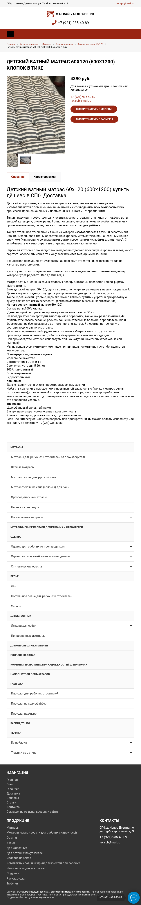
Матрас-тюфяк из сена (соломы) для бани (40, 487)
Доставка (13, 793)
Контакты (13, 807)
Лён (13, 586)
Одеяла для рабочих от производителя (38, 546)
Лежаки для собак (23, 625)
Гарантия (13, 789)
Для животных (20, 615)
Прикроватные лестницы (28, 635)
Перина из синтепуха (25, 507)
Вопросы (13, 798)
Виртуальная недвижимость (39, 897)
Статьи (11, 802)
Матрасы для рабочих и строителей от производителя (48, 457)
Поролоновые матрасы (27, 517)
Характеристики (45, 176)
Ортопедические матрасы (29, 497)
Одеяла (15, 536)
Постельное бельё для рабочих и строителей (41, 596)
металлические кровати (77, 892)
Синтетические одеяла (26, 566)
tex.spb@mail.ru (125, 3)
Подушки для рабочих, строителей (34, 693)
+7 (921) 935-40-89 (73, 23)
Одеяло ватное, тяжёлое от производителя (40, 556)
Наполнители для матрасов (30, 674)
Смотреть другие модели (94, 109)
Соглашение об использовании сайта (32, 811)
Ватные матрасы (64, 44)
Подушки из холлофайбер (28, 703)
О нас (10, 784)
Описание (18, 176)
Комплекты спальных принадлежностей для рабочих (48, 664)
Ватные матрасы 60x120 (90, 44)
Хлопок (16, 606)
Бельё (14, 576)
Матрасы (46, 44)
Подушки (17, 683)
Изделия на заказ (22, 655)
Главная (11, 44)
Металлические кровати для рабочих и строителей (46, 527)
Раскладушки (20, 723)
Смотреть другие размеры (94, 119)
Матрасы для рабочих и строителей (44, 892)
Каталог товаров (29, 44)
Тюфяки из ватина (24, 752)
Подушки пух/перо (24, 713)
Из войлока (19, 742)
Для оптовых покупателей (29, 645)
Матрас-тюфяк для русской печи (33, 477)
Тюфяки (15, 732)
